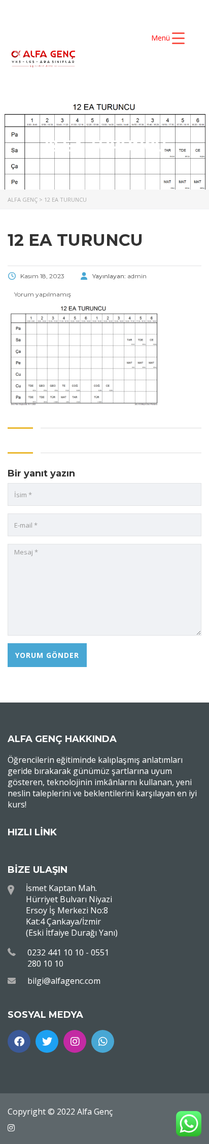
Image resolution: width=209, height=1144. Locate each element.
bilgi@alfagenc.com (63, 980)
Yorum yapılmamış (42, 294)
